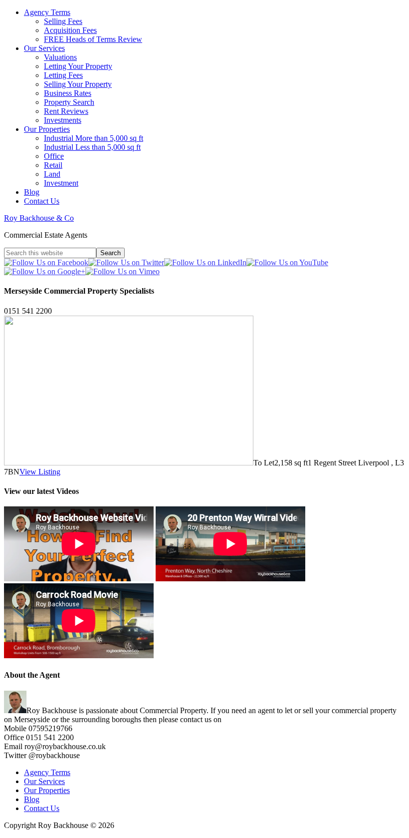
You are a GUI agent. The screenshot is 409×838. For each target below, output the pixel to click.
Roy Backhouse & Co (39, 218)
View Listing (39, 471)
